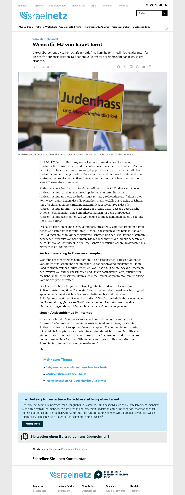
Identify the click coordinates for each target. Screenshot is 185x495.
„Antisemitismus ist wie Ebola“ (66, 374)
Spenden (107, 5)
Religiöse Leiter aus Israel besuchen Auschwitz (76, 367)
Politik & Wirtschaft (46, 26)
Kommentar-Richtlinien (74, 449)
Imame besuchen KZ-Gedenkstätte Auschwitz (76, 381)
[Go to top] (166, 29)
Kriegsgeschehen (121, 26)
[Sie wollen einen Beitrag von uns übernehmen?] (24, 436)
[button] (118, 67)
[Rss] (165, 5)
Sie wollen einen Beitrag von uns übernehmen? (69, 436)
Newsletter (78, 5)
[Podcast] (147, 5)
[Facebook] (151, 5)
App (93, 5)
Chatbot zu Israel (142, 26)
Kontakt (123, 5)
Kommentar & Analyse (97, 26)
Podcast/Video (57, 5)
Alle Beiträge (25, 26)
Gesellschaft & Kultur (70, 26)
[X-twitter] (156, 5)
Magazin (22, 5)
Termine (38, 5)
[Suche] (164, 13)
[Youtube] (161, 5)
